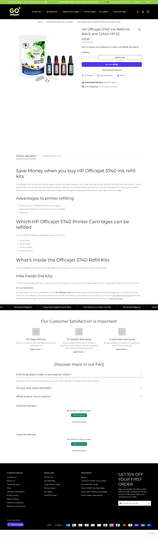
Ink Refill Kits (51, 12)
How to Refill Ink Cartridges (93, 488)
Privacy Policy (13, 495)
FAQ (9, 488)
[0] (147, 11)
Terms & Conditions (15, 503)
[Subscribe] (148, 503)
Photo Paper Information (92, 495)
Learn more (35, 349)
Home (40, 22)
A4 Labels (103, 12)
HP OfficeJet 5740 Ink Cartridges (60, 22)
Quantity (85, 52)
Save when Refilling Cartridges (94, 492)
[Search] (137, 11)
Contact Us (12, 477)
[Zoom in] (74, 31)
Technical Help (119, 12)
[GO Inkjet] (15, 11)
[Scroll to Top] (153, 526)
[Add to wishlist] (139, 29)
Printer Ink (36, 12)
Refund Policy (13, 499)
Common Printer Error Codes (93, 481)
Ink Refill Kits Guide (89, 484)
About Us (11, 481)
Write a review (79, 415)
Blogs (83, 477)
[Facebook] (45, 2)
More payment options (112, 70)
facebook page (116, 299)
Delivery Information (16, 492)
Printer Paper (90, 12)
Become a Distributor (16, 506)
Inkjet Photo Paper (70, 12)
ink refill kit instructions (123, 296)
